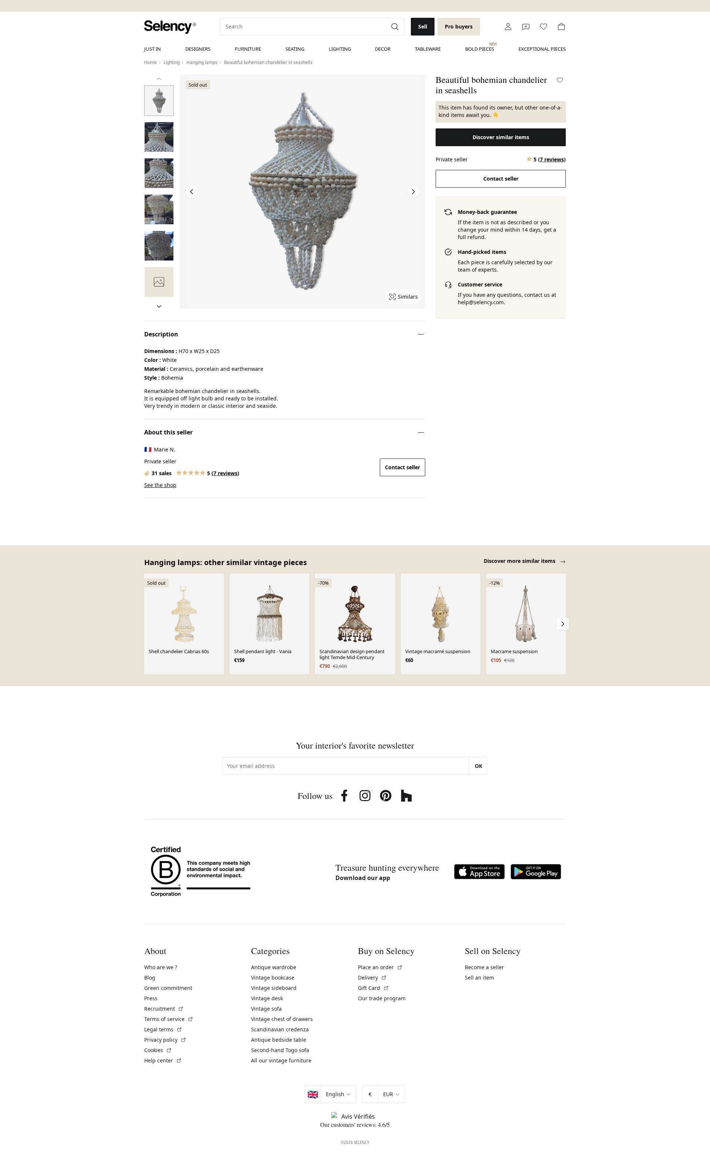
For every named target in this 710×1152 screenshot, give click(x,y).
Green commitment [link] (168, 987)
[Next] (159, 306)
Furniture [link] (248, 49)
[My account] (508, 26)
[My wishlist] (543, 26)
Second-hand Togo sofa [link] (280, 1050)
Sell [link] (422, 26)
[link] (170, 27)
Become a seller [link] (484, 967)
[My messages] (525, 26)
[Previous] (159, 78)
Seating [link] (294, 49)
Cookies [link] (158, 1050)
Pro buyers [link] (459, 26)
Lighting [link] (340, 49)
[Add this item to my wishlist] (560, 80)
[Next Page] (413, 192)
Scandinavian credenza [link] (280, 1029)
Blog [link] (149, 977)
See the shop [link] (160, 484)
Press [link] (151, 998)
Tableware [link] (428, 49)
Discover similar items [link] (501, 137)
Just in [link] (152, 49)
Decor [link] (382, 49)
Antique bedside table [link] (278, 1039)
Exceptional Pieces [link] (542, 49)
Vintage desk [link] (267, 998)
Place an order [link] (380, 967)
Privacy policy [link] (165, 1039)
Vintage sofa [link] (266, 1008)
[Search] (396, 27)
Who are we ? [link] (160, 967)
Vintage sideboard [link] (274, 987)
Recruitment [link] (164, 1008)
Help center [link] (163, 1060)
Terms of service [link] (168, 1018)
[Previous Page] (191, 192)
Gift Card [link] (373, 987)
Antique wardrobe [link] (273, 967)
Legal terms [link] (163, 1029)
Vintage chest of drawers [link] (282, 1018)
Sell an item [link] (479, 977)
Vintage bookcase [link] (272, 977)
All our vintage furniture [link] (281, 1060)
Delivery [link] (372, 977)
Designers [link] (197, 49)
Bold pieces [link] (479, 47)
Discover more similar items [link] (520, 560)
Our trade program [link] (382, 998)
